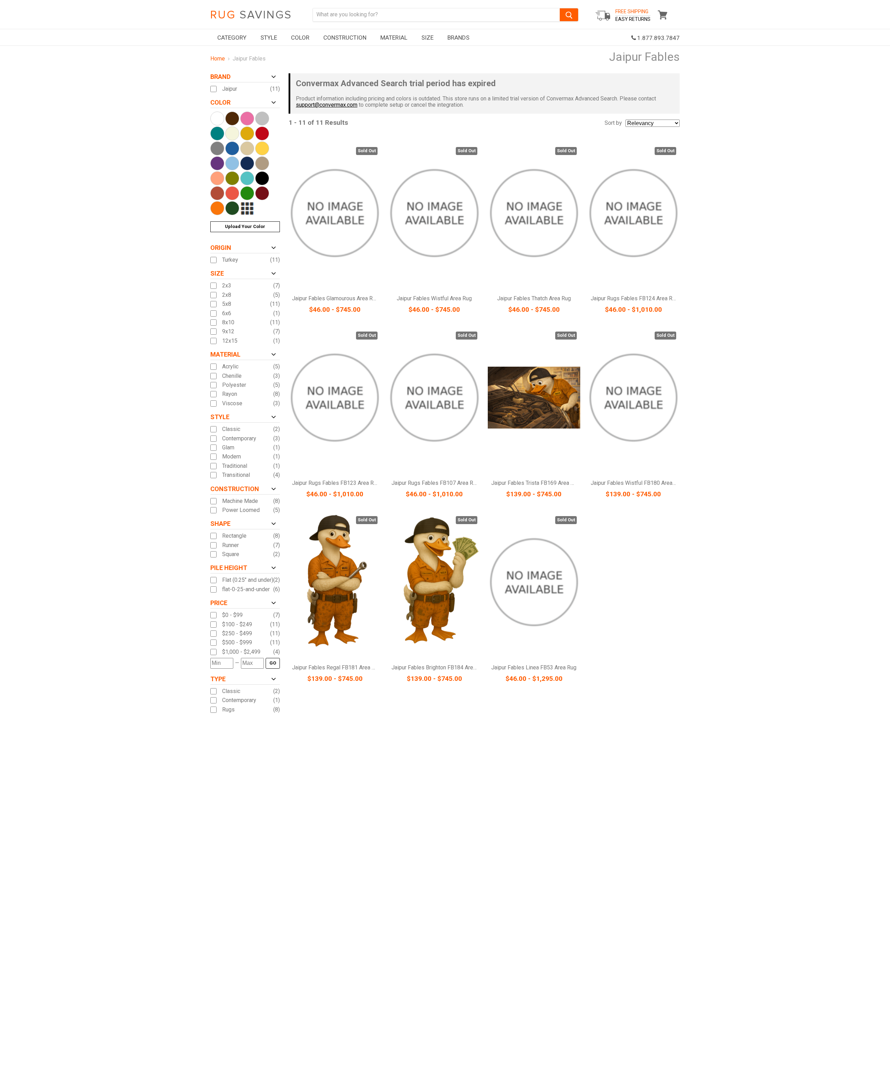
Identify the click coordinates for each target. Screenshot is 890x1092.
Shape (220, 523)
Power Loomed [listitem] (241, 510)
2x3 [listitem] (226, 286)
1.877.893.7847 (658, 37)
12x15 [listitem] (229, 341)
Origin (220, 247)
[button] (889, 1090)
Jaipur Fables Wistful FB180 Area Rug (637, 483)
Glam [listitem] (228, 448)
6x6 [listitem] (226, 313)
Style (219, 417)
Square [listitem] (230, 554)
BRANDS (458, 37)
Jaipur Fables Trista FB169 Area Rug (535, 483)
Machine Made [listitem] (240, 501)
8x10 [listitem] (228, 322)
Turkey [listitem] (230, 260)
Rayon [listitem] (229, 394)
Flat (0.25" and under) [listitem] (247, 580)
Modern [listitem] (231, 457)
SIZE (427, 37)
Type (218, 679)
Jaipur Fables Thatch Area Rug (534, 298)
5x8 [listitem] (226, 304)
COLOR (300, 37)
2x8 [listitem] (226, 295)
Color (220, 102)
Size (217, 273)
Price (218, 603)
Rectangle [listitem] (234, 536)
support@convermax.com (326, 104)
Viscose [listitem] (232, 403)
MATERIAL (393, 37)
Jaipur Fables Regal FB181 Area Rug (336, 667)
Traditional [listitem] (234, 466)
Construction (234, 489)
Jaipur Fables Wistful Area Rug (434, 298)
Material (225, 354)
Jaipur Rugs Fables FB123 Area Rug (336, 483)
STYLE (268, 37)
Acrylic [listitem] (230, 367)
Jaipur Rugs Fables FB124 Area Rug (634, 298)
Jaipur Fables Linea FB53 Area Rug (533, 667)
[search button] (569, 14)
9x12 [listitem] (228, 331)
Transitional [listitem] (236, 475)
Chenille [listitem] (232, 376)
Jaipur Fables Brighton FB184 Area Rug (439, 667)
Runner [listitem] (230, 545)
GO (272, 663)
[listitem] (247, 615)
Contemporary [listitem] (239, 438)
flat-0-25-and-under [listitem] (246, 589)
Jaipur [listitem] (229, 89)
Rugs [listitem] (228, 710)
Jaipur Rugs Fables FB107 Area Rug (435, 483)
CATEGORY (231, 37)
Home (217, 59)
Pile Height (228, 567)
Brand (220, 76)
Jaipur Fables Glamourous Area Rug (335, 298)
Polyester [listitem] (234, 385)
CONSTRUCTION (344, 37)
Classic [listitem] (231, 429)
